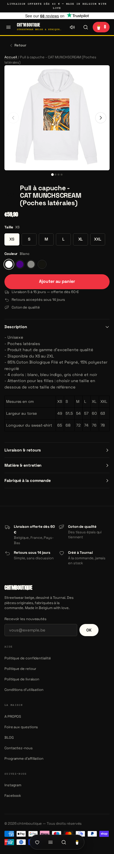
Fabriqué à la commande (27, 480)
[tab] (52, 174)
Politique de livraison (21, 679)
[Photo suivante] (100, 117)
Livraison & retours (22, 450)
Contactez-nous (18, 748)
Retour (20, 45)
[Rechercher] (85, 27)
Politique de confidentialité (27, 658)
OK (89, 630)
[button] (10, 195)
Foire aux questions (21, 727)
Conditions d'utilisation (23, 689)
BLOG (9, 737)
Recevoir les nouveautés (25, 619)
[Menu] (8, 27)
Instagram (12, 785)
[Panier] (77, 842)
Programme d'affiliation (23, 758)
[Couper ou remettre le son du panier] (72, 27)
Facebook (12, 795)
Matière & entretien (23, 465)
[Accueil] (37, 842)
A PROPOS (12, 716)
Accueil (10, 57)
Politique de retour (20, 668)
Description (15, 326)
